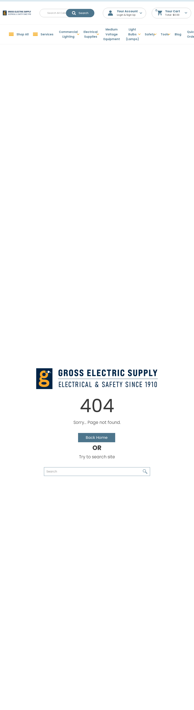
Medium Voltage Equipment (111, 34)
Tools (165, 34)
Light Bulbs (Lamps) (132, 34)
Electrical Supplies (91, 34)
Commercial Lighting (68, 34)
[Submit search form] (80, 13)
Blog (178, 34)
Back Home (97, 437)
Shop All (22, 34)
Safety (150, 34)
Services (47, 34)
